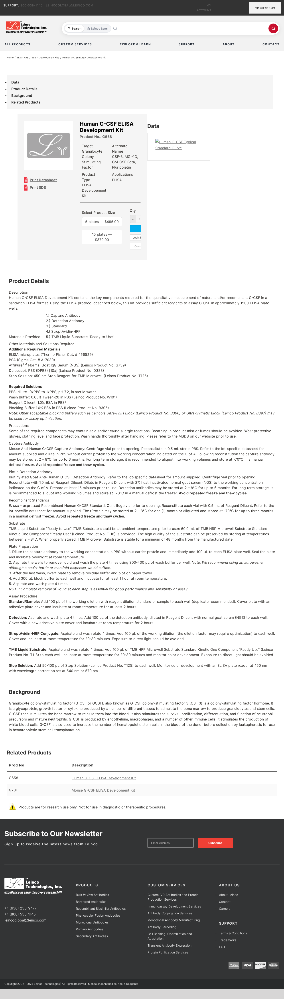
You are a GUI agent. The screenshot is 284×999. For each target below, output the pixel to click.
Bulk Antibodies (92, 895)
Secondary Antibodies (92, 936)
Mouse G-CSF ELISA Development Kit (103, 790)
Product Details (24, 89)
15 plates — (102, 237)
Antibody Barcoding (162, 927)
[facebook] (5, 900)
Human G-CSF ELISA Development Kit (104, 778)
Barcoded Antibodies (91, 901)
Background (21, 95)
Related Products (25, 102)
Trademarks (227, 940)
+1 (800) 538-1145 (20, 914)
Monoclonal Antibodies (92, 922)
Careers (224, 908)
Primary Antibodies (89, 929)
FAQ (222, 947)
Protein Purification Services (168, 952)
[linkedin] (20, 900)
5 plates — (102, 221)
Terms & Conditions (233, 933)
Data (15, 82)
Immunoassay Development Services (174, 906)
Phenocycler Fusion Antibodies (98, 915)
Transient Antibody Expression (169, 945)
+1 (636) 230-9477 (20, 908)
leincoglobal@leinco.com (25, 920)
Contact (225, 901)
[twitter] (13, 900)
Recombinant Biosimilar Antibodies (101, 908)
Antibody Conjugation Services (170, 913)
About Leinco (228, 895)
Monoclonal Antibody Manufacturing (174, 920)
